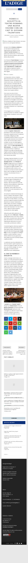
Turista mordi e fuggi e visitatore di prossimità (12, 426)
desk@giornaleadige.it (8, 527)
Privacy (11, 543)
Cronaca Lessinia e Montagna (16, 35)
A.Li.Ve (20, 69)
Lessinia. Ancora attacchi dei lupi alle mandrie (13, 447)
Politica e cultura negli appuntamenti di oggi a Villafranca (13, 374)
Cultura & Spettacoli (14, 37)
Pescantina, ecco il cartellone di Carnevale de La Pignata (12, 409)
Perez (8, 479)
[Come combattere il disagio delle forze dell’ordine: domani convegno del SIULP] (14, 397)
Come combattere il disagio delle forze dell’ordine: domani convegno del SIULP (14, 401)
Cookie (7, 543)
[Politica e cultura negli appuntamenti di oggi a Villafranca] (14, 366)
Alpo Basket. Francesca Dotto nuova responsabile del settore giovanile (13, 393)
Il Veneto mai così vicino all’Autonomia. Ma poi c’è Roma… (13, 442)
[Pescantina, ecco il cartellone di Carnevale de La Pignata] (14, 405)
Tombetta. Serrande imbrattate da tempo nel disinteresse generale (12, 436)
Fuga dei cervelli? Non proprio (11, 431)
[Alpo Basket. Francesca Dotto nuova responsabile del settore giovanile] (14, 385)
